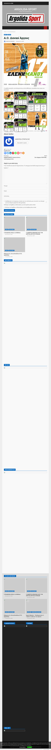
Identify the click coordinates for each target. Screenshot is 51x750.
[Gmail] (21, 153)
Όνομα (5, 186)
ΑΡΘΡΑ (9, 34)
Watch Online (45, 27)
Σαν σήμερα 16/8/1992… (41, 156)
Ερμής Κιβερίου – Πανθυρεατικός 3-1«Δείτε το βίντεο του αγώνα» (36, 606)
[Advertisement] (25, 18)
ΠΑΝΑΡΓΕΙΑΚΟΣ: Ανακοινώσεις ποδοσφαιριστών (12, 157)
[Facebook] (5, 153)
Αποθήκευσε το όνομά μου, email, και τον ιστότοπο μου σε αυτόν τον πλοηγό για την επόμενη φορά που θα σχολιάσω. (24, 201)
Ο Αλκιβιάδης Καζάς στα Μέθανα (14, 223)
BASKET (5, 34)
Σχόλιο (6, 168)
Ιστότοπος (6, 196)
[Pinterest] (13, 153)
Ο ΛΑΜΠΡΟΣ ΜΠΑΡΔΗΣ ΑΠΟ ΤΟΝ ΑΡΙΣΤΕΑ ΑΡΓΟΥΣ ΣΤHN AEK (36, 223)
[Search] (42, 28)
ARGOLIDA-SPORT (25, 9)
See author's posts (22, 143)
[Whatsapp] (15, 153)
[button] (9, 97)
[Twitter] (8, 153)
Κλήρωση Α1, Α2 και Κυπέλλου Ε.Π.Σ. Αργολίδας (14, 244)
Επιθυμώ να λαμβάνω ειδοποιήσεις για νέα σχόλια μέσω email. (20, 204)
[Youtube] (18, 153)
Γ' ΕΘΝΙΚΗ (33, 612)
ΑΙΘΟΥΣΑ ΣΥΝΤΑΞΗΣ (10, 41)
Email (5, 191)
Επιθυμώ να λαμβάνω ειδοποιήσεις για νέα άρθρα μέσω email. (20, 207)
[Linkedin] (10, 153)
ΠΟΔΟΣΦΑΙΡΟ (11, 229)
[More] (23, 153)
